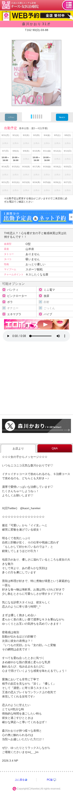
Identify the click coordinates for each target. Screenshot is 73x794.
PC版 (50, 779)
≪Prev (11, 117)
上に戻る (20, 779)
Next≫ (62, 117)
